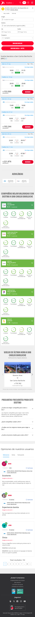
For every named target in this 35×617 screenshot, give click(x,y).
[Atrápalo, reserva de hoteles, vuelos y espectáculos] (3, 2)
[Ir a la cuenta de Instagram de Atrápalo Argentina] (21, 601)
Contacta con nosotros (17, 586)
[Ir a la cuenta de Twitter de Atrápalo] (14, 601)
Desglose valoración (7, 478)
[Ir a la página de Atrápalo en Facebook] (18, 601)
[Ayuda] (28, 3)
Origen (3, 17)
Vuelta (19, 29)
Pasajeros (4, 35)
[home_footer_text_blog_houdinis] (10, 601)
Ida (2, 29)
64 (27, 564)
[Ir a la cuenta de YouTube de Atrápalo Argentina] (25, 601)
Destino (3, 23)
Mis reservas (17, 582)
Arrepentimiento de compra (17, 580)
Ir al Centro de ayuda (17, 584)
